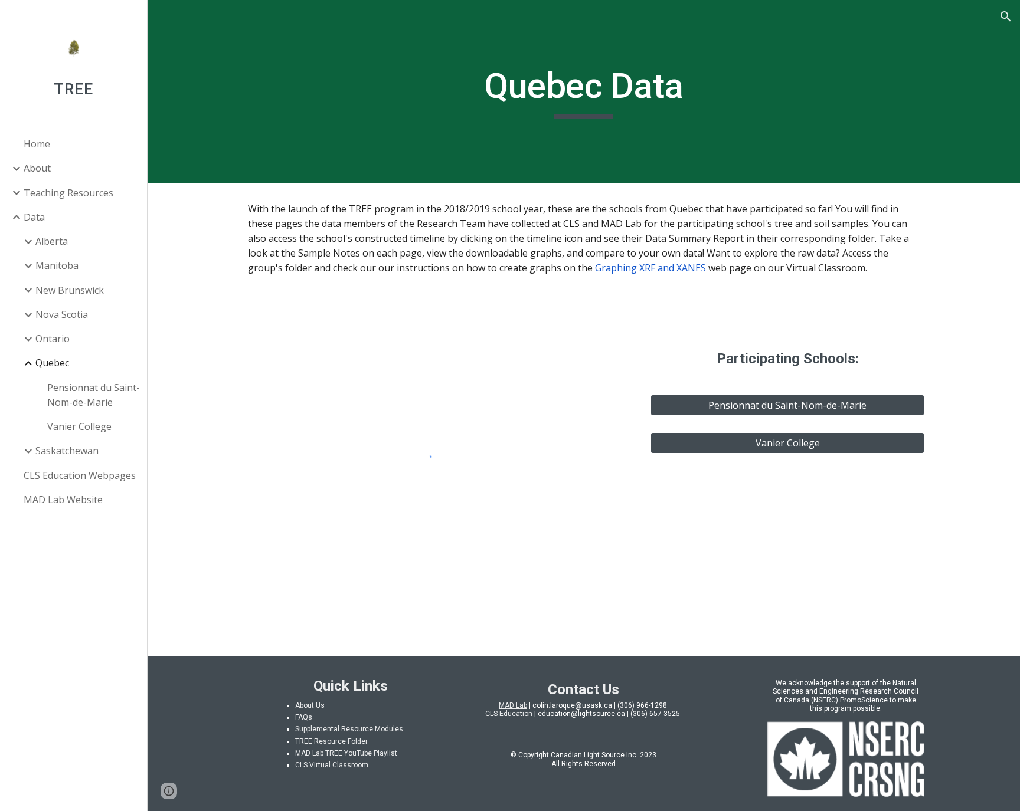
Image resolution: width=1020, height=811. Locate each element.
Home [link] (37, 143)
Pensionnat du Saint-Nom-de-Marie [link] (93, 395)
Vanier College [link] (79, 426)
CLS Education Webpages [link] (80, 475)
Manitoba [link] (57, 265)
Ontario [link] (52, 338)
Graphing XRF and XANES (650, 267)
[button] (1006, 16)
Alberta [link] (51, 241)
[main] (583, 91)
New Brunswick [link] (69, 290)
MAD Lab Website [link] (63, 499)
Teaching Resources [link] (68, 192)
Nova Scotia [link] (61, 314)
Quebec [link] (52, 362)
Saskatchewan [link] (67, 450)
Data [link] (34, 217)
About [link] (37, 168)
